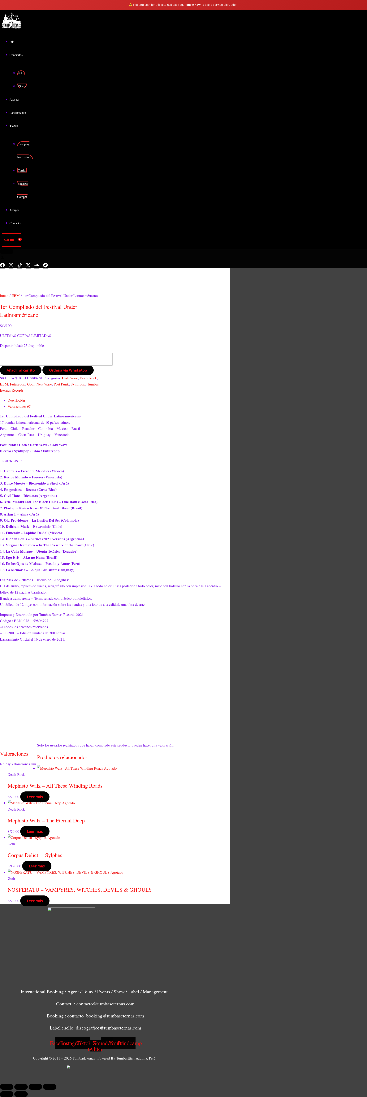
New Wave (44, 384)
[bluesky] (28, 266)
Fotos (21, 73)
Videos (22, 86)
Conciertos (16, 55)
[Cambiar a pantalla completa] (21, 1087)
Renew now (192, 5)
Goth (31, 384)
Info (12, 42)
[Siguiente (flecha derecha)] (21, 1094)
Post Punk (61, 384)
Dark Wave (70, 378)
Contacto (15, 223)
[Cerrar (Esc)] (49, 1087)
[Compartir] (35, 1087)
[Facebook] (2, 266)
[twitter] (19, 266)
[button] (6, 251)
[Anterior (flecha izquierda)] (6, 1094)
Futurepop (17, 384)
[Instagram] (11, 266)
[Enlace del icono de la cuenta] (2, 258)
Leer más (35, 796)
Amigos (14, 210)
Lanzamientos (18, 113)
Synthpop (78, 384)
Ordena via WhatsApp (68, 370)
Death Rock (88, 378)
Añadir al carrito (21, 370)
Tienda (14, 126)
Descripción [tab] (16, 400)
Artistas (14, 99)
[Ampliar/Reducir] (6, 1087)
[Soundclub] (36, 266)
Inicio (4, 295)
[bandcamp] (45, 266)
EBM (16, 295)
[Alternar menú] (33, 56)
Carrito (22, 170)
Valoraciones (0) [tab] (19, 406)
